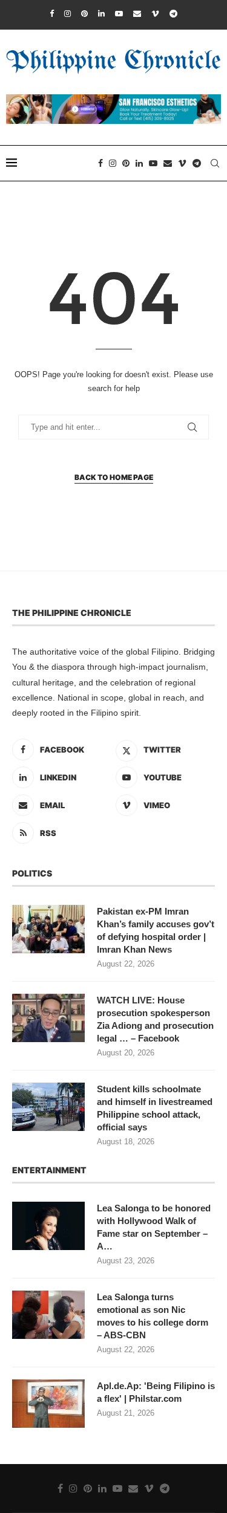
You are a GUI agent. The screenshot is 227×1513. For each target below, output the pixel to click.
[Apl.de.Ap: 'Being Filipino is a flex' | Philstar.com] (48, 1403)
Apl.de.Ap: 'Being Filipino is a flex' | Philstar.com (156, 1392)
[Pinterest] (84, 13)
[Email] (137, 13)
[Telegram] (173, 13)
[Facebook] (52, 13)
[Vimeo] (155, 13)
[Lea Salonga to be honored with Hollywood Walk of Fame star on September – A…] (48, 1226)
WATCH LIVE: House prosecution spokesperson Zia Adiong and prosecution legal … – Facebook (155, 1019)
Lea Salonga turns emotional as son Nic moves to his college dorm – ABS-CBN (152, 1316)
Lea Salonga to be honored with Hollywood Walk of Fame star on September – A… (154, 1227)
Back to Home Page (113, 477)
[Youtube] (119, 13)
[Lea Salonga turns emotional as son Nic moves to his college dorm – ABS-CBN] (48, 1315)
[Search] (215, 163)
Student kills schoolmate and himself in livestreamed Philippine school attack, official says (154, 1108)
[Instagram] (67, 13)
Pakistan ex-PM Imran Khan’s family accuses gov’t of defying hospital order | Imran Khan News (155, 930)
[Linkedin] (101, 13)
